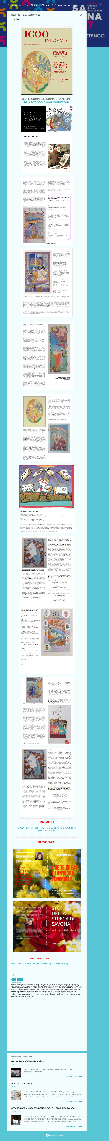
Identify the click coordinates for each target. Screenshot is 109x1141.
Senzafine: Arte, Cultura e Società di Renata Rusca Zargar (45, 5)
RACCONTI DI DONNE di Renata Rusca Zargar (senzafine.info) (39, 964)
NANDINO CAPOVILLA (21, 1083)
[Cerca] (100, 6)
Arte (13, 979)
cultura (20, 979)
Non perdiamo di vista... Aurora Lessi (28, 1061)
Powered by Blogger (56, 1135)
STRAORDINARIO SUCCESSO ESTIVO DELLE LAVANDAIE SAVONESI (43, 1108)
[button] (81, 15)
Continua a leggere (74, 1076)
